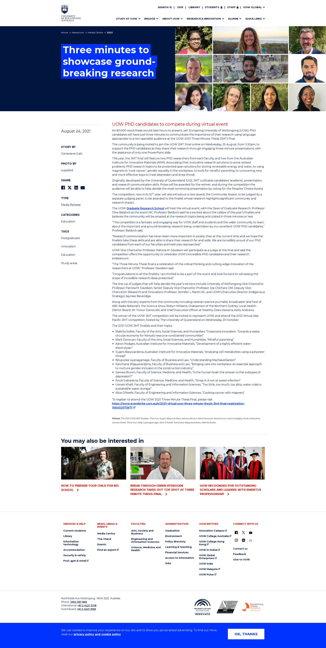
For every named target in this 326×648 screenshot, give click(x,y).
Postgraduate (70, 238)
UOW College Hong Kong (211, 543)
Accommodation (74, 550)
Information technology (71, 543)
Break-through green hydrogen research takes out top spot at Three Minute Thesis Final (162, 490)
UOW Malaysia (208, 569)
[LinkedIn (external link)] (243, 540)
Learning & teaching (178, 547)
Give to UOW (241, 559)
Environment (173, 536)
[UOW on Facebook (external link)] (236, 532)
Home (64, 32)
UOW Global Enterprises (207, 557)
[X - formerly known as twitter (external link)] (243, 532)
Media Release (71, 204)
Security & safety (74, 555)
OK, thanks (246, 634)
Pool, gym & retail (74, 560)
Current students (74, 530)
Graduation (172, 530)
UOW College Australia (214, 536)
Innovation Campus (211, 530)
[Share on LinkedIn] (76, 187)
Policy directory (175, 541)
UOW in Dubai (208, 550)
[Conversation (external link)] (250, 540)
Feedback (239, 554)
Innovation (68, 246)
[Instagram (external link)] (236, 540)
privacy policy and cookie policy (97, 634)
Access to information (179, 558)
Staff (231, 7)
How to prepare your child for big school (90, 488)
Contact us (240, 548)
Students (212, 7)
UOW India (206, 563)
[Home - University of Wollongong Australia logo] (71, 13)
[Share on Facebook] (63, 187)
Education (68, 221)
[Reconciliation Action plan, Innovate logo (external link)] (202, 607)
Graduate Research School (145, 208)
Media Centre (95, 32)
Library (194, 7)
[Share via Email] (82, 187)
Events (101, 544)
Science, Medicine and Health (146, 549)
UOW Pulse (206, 574)
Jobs (168, 563)
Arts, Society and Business (142, 532)
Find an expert (106, 550)
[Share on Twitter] (69, 187)
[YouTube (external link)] (250, 533)
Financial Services (176, 552)
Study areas (69, 263)
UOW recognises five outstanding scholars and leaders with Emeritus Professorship (230, 490)
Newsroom (78, 32)
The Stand (104, 539)
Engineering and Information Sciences (145, 540)
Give (180, 7)
